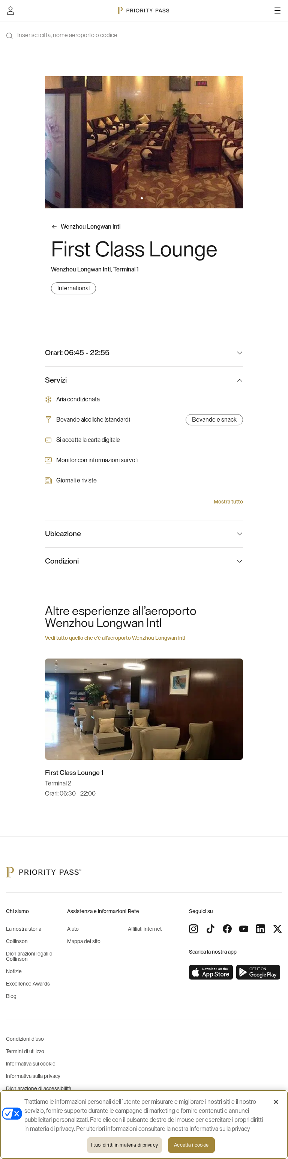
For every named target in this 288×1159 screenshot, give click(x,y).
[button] (142, 198)
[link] (211, 972)
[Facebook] (227, 928)
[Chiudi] (276, 1102)
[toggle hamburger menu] (277, 10)
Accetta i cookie (191, 1144)
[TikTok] (210, 928)
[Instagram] (193, 928)
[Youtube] (243, 928)
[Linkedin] (260, 928)
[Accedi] (10, 10)
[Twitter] (277, 928)
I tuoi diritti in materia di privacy (124, 1144)
